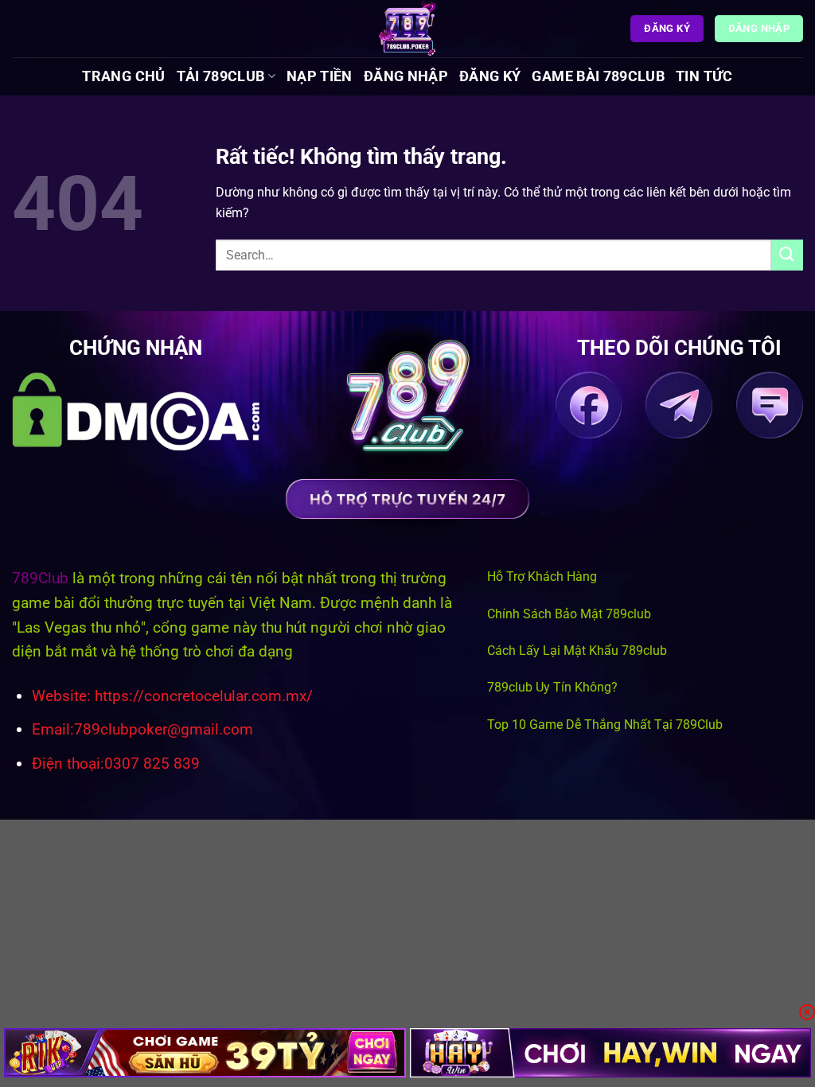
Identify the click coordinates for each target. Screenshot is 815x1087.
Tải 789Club (221, 76)
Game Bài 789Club (598, 76)
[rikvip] (205, 1052)
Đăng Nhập (406, 76)
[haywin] (611, 1052)
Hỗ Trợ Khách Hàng (542, 576)
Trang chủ (123, 76)
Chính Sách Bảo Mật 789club (569, 613)
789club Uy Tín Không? (552, 687)
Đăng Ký (490, 76)
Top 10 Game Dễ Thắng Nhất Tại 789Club (605, 724)
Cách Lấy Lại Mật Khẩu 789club (577, 650)
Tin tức (704, 76)
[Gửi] (787, 255)
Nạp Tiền (320, 76)
